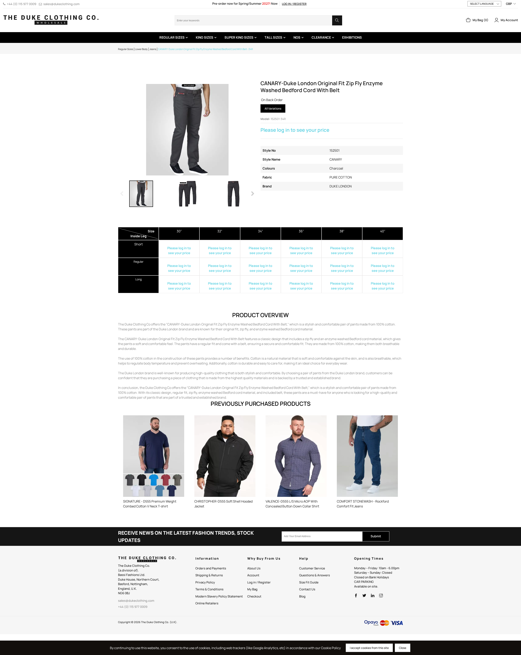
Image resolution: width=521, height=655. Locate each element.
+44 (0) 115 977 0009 (21, 4)
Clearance (321, 37)
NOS (296, 37)
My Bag (252, 589)
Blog (302, 596)
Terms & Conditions (209, 589)
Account (253, 575)
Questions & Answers (314, 575)
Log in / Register (294, 4)
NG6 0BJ (124, 593)
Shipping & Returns (209, 575)
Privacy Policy (205, 582)
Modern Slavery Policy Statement (219, 596)
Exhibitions (352, 37)
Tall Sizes (273, 37)
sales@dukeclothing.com (61, 4)
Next (252, 194)
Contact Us (307, 589)
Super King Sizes (238, 37)
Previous (122, 194)
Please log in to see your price (294, 129)
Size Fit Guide (309, 582)
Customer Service (312, 568)
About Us (253, 568)
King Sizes (204, 37)
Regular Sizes (172, 37)
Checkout (254, 596)
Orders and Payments (210, 568)
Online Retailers (206, 603)
